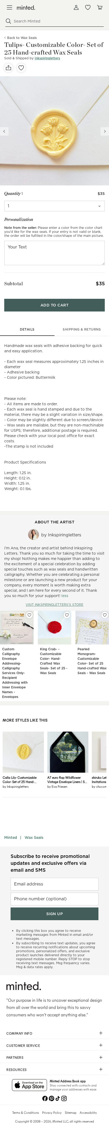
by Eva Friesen (57, 786)
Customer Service (23, 1045)
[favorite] (21, 68)
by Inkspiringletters (16, 786)
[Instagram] (64, 1098)
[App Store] (29, 1085)
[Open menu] (9, 7)
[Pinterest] (51, 1098)
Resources (16, 1069)
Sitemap (70, 1112)
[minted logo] (26, 7)
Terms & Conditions (25, 1112)
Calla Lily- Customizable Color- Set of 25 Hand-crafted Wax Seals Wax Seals (23, 779)
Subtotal (13, 283)
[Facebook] (45, 1098)
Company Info (19, 1033)
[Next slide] (105, 131)
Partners (14, 1057)
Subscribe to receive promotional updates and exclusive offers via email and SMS (50, 863)
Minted (10, 837)
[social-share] (8, 68)
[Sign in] (76, 7)
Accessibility (88, 1112)
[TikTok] (57, 1098)
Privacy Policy (52, 1112)
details (27, 329)
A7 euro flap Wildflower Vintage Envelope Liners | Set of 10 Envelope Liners (67, 779)
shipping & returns (82, 329)
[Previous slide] (4, 131)
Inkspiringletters (47, 58)
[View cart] (99, 7)
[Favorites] (88, 7)
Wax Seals (34, 837)
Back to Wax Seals (22, 38)
